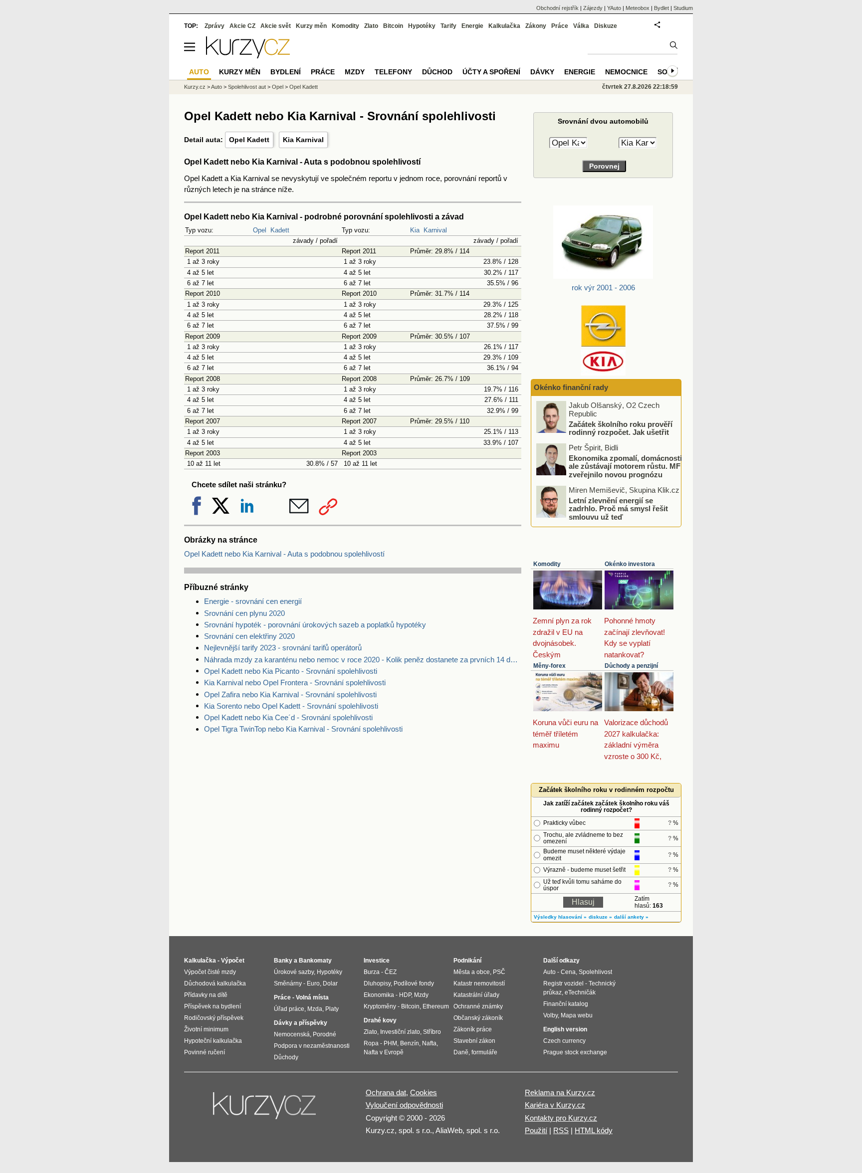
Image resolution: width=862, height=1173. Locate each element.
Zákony (535, 25)
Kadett (279, 230)
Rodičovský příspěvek (213, 1017)
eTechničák (580, 992)
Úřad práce (289, 1008)
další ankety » (631, 917)
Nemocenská (292, 1034)
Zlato (371, 25)
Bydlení (285, 72)
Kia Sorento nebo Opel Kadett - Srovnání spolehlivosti (291, 706)
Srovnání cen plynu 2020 (244, 613)
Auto (216, 87)
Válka (581, 25)
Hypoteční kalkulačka (213, 1040)
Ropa (371, 1043)
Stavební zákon (474, 1040)
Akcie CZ (242, 25)
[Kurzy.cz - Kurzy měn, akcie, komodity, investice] (248, 55)
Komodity (547, 564)
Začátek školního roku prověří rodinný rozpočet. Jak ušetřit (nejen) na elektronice (620, 431)
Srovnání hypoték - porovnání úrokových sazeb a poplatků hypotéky (315, 624)
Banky (283, 960)
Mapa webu (577, 1015)
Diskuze (605, 25)
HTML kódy (594, 1130)
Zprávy (214, 25)
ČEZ (391, 972)
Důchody (286, 1057)
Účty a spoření (491, 72)
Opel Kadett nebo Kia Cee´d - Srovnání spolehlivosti (288, 717)
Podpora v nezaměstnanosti (312, 1045)
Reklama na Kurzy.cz (560, 1092)
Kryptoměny (380, 1006)
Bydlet (661, 8)
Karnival (435, 230)
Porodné (324, 1034)
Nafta (429, 1043)
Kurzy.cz (195, 87)
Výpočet (232, 960)
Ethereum (436, 1006)
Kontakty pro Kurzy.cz (561, 1118)
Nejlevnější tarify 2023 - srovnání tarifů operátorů (283, 647)
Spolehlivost (595, 972)
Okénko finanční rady (571, 387)
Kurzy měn (311, 25)
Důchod (437, 72)
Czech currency (564, 1040)
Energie (472, 25)
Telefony (393, 72)
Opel (259, 230)
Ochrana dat (386, 1092)
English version (565, 1029)
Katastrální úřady (476, 994)
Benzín (409, 1043)
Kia (415, 230)
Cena (568, 972)
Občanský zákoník (478, 1017)
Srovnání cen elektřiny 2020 (249, 636)
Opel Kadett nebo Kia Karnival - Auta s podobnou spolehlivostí (284, 554)
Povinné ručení (204, 1052)
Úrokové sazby (294, 972)
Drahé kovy (380, 1020)
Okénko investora (630, 564)
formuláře (484, 1052)
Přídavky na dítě (205, 994)
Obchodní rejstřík (557, 8)
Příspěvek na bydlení (212, 1006)
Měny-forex (549, 665)
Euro (313, 983)
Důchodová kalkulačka (215, 983)
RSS (561, 1130)
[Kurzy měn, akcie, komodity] (265, 1109)
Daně (460, 1052)
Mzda (314, 1008)
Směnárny (288, 983)
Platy (332, 1008)
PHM (390, 1043)
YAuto (614, 8)
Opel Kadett (249, 140)
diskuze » (600, 917)
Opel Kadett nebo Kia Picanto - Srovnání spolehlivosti (290, 671)
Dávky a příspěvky (300, 1022)
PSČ (499, 972)
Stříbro (432, 1031)
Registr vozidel (563, 983)
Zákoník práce (472, 1029)
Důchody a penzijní (631, 665)
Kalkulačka (504, 25)
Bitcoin (393, 25)
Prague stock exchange (575, 1052)
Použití (536, 1130)
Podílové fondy (414, 983)
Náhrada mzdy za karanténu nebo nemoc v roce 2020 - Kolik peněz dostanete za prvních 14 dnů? (362, 659)
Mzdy (355, 72)
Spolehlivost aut (247, 87)
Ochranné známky (478, 1006)
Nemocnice (626, 72)
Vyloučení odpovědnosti (404, 1105)
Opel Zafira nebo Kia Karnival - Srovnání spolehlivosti (290, 694)
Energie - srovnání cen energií (253, 601)
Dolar (330, 983)
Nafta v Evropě (384, 1052)
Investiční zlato (400, 1031)
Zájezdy (593, 8)
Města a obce (471, 972)
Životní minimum (206, 1029)
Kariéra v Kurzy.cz (555, 1105)
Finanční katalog (565, 1003)
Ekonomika (379, 994)
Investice (377, 960)
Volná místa (312, 997)
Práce (559, 25)
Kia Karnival (303, 140)
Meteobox (637, 8)
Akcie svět (275, 25)
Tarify (448, 25)
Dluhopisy (377, 983)
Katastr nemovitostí (479, 983)
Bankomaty (315, 960)
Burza (372, 972)
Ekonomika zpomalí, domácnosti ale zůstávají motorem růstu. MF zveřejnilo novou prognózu (625, 465)
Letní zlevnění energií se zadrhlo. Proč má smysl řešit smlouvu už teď (618, 508)
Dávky (542, 72)
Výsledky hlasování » (560, 917)
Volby (550, 1015)
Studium (683, 8)
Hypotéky (421, 25)
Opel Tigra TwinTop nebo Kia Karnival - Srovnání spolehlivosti (303, 729)
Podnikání (467, 960)
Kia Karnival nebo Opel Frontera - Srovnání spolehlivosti (295, 682)
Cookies (423, 1092)
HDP (405, 994)
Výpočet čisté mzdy (210, 972)
